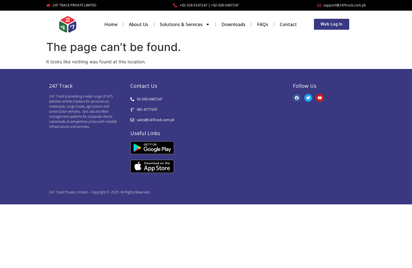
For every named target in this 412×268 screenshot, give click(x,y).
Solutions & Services (181, 24)
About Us (138, 24)
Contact (288, 24)
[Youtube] (320, 98)
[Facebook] (297, 98)
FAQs (262, 24)
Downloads (233, 24)
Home (110, 24)
